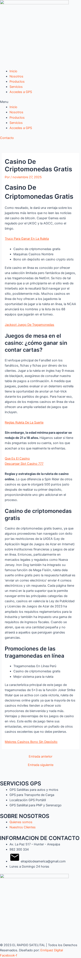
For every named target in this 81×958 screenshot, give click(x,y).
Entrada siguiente (40, 765)
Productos (17, 82)
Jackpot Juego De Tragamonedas (29, 325)
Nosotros (16, 76)
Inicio (13, 71)
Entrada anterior (40, 756)
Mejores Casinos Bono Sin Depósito (31, 742)
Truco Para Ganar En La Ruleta (27, 239)
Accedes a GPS (21, 92)
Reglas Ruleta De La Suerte (24, 422)
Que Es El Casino (17, 458)
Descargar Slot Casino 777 (24, 464)
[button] (40, 101)
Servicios (16, 87)
